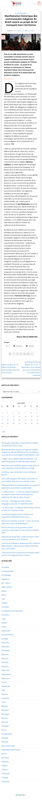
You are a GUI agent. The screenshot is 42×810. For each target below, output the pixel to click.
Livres (4, 702)
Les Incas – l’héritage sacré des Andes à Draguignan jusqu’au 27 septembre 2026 (17, 502)
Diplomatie (6, 631)
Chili (3, 599)
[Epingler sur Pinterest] (24, 354)
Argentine (5, 579)
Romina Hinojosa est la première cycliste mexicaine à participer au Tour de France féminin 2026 (20, 530)
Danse (4, 627)
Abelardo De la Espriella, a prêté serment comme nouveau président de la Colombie (20, 538)
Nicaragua (5, 714)
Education (5, 646)
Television (5, 762)
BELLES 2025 (8, 803)
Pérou (4, 730)
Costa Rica (5, 615)
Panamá (5, 722)
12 (13, 416)
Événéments (6, 674)
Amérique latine (8, 571)
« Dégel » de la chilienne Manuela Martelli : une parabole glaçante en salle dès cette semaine (19, 460)
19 (13, 420)
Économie (5, 642)
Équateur (5, 666)
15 (31, 416)
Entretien (5, 662)
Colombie (5, 607)
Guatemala (6, 686)
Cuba (4, 619)
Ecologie (5, 639)
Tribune (5, 769)
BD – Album (6, 583)
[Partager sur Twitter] (17, 354)
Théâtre (5, 766)
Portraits (5, 742)
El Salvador (6, 650)
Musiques (5, 710)
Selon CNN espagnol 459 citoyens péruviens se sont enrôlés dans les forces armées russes (19, 480)
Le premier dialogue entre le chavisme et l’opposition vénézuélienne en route (17, 515)
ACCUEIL (7, 801)
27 (19, 423)
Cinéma (4, 603)
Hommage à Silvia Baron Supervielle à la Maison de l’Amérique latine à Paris (20, 444)
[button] (34, 3)
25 (7, 423)
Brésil (25, 13)
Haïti (3, 690)
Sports (4, 754)
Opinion (5, 718)
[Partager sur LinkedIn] (28, 354)
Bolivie (4, 591)
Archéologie (6, 575)
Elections (5, 654)
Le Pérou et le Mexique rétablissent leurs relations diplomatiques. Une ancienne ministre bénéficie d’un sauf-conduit (21, 546)
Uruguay (5, 777)
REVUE (14, 801)
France (4, 682)
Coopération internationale (12, 611)
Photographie (7, 734)
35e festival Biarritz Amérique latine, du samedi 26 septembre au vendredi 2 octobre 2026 (21, 486)
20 (19, 420)
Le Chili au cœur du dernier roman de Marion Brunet (19, 473)
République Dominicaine (11, 750)
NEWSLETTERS (21, 801)
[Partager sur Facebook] (13, 354)
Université (5, 773)
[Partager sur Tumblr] (32, 354)
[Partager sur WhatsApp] (10, 354)
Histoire (5, 694)
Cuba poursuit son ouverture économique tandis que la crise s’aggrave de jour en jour (20, 553)
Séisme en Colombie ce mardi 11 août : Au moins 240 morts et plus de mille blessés (20, 522)
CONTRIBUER (34, 803)
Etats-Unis (5, 670)
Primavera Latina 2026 (21, 803)
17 (2, 420)
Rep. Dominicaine (8, 746)
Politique (5, 738)
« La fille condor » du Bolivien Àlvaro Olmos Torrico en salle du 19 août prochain (21, 509)
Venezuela (5, 781)
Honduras (5, 698)
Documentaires (7, 635)
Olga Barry (31, 30)
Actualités (18, 13)
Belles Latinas (7, 587)
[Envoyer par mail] (21, 354)
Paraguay (5, 726)
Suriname (5, 758)
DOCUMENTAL (32, 801)
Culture (4, 623)
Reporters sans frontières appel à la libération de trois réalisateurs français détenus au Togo (20, 466)
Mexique (5, 706)
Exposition (6, 678)
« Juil (3, 432)
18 (7, 420)
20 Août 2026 (21, 804)
